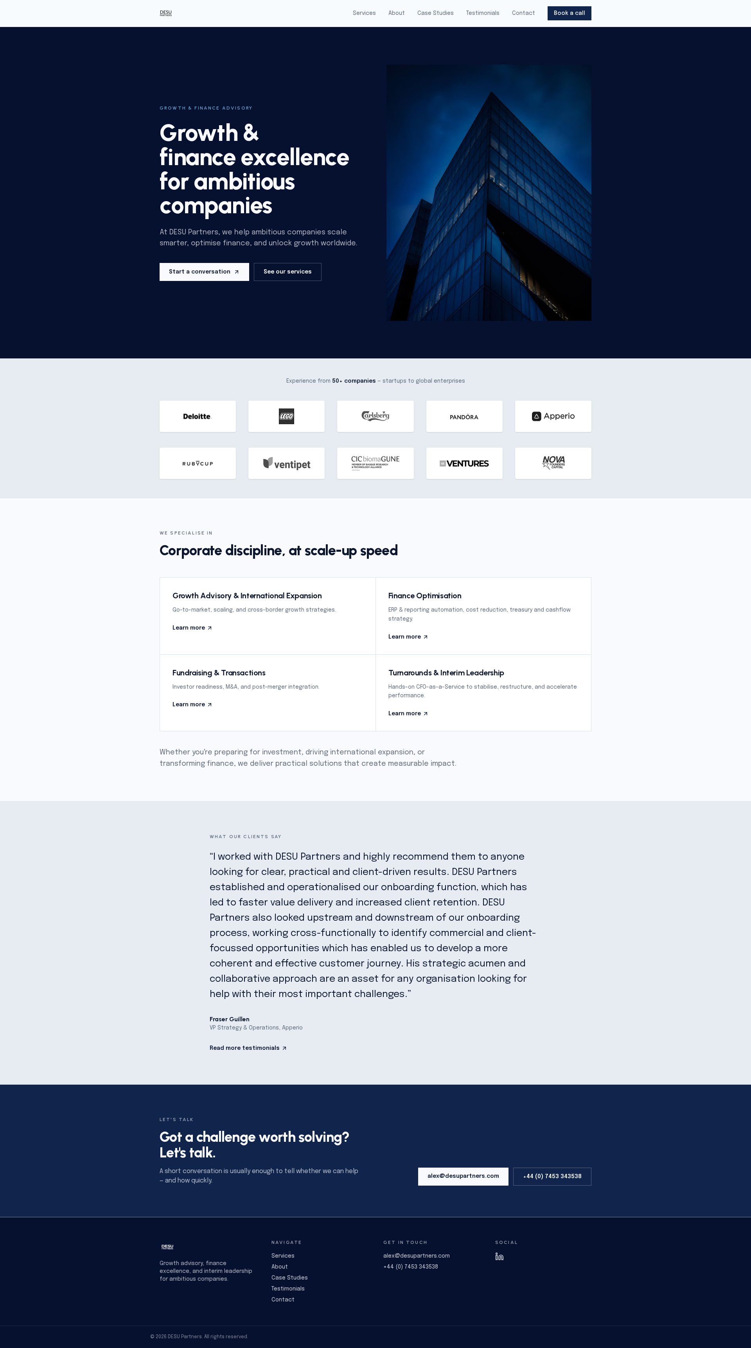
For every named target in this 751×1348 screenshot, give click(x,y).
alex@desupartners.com (463, 1176)
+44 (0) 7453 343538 (552, 1176)
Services (364, 13)
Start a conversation (199, 272)
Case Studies (435, 13)
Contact (523, 13)
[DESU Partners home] (166, 13)
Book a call (569, 13)
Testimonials (482, 13)
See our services (288, 272)
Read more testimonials (245, 1048)
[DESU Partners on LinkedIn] (543, 1256)
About (396, 13)
